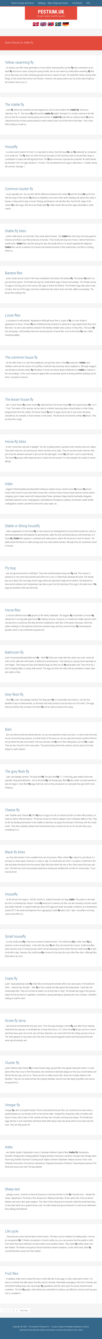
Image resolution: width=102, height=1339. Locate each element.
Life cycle (11, 1231)
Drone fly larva (15, 1020)
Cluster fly (12, 1063)
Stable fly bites (15, 231)
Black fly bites (15, 852)
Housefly (11, 147)
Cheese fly (12, 810)
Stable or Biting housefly (22, 526)
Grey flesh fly (14, 694)
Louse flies (12, 315)
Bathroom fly (14, 652)
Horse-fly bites (15, 441)
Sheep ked (12, 1189)
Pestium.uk (51, 12)
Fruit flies (11, 1273)
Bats (8, 729)
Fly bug (10, 568)
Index (9, 484)
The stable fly (14, 104)
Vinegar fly (12, 1105)
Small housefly (15, 936)
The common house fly (21, 357)
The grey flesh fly (17, 771)
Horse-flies (13, 610)
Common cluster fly (19, 189)
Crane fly (11, 978)
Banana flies (14, 273)
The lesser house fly (19, 399)
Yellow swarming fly (19, 62)
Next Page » (24, 1311)
